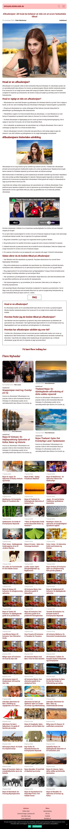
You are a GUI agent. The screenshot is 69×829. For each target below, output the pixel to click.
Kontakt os (47, 818)
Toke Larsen (17, 384)
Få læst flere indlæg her (34, 349)
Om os (47, 813)
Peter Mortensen (20, 20)
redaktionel (63, 20)
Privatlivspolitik (37, 826)
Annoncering (47, 811)
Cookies (47, 816)
